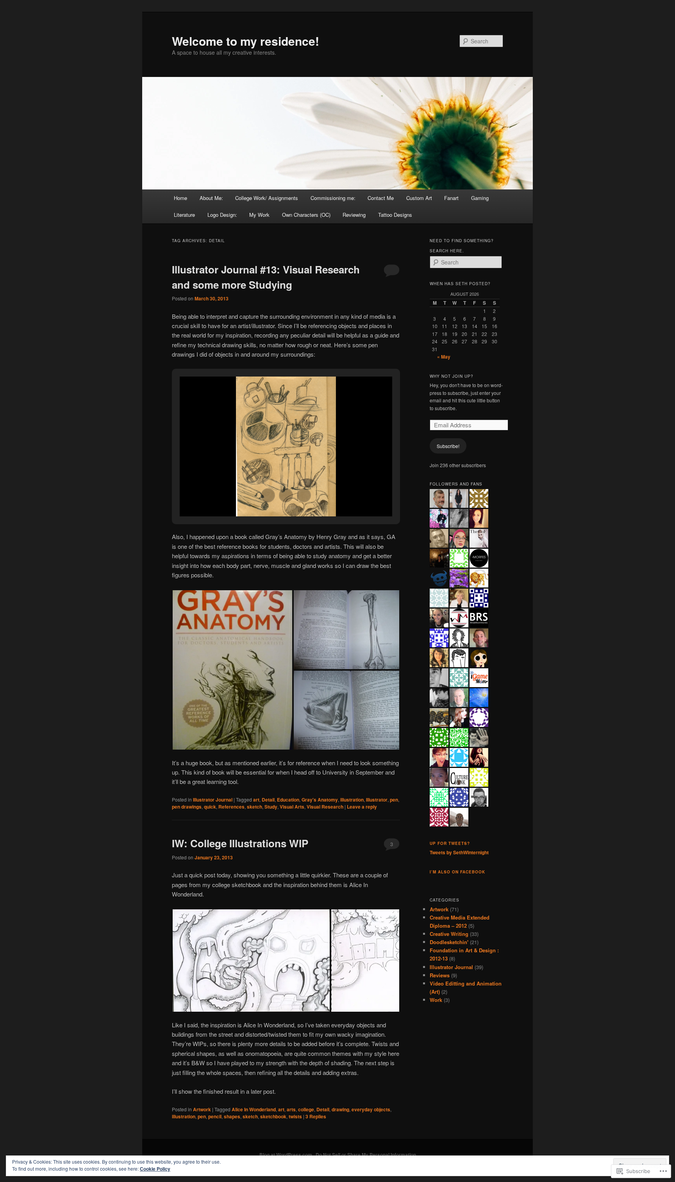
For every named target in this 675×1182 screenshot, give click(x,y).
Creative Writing (449, 933)
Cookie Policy (155, 1168)
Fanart (451, 198)
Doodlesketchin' (449, 942)
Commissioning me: (333, 198)
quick (210, 806)
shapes (232, 1116)
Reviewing (354, 214)
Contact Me (381, 198)
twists (295, 1116)
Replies (315, 1116)
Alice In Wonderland (254, 1109)
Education (288, 799)
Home (180, 198)
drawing (340, 1109)
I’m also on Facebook (457, 872)
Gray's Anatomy (320, 799)
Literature (184, 214)
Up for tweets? (450, 843)
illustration (352, 799)
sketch (254, 806)
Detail (268, 799)
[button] (268, 495)
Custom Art (419, 198)
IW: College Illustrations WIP (240, 843)
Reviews (440, 975)
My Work (259, 214)
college (306, 1109)
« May (443, 356)
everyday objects (371, 1109)
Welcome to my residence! (245, 40)
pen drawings (187, 806)
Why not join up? (451, 376)
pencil (214, 1116)
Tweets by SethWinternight (459, 852)
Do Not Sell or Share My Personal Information (366, 1154)
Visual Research (325, 806)
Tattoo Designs (395, 214)
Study (270, 806)
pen (394, 799)
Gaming (480, 198)
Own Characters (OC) (306, 214)
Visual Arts (292, 806)
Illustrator (377, 799)
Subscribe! (448, 446)
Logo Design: (222, 214)
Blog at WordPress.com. (286, 1154)
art (256, 799)
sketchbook (273, 1116)
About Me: (211, 198)
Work (436, 999)
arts (291, 1109)
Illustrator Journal (212, 799)
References (231, 806)
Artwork (202, 1109)
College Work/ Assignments (266, 198)
